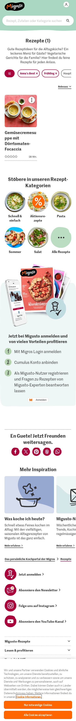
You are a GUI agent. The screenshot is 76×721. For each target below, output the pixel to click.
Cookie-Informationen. (28, 697)
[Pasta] (61, 206)
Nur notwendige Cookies (38, 705)
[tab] (38, 641)
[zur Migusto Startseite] (15, 4)
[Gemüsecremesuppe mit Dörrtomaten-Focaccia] (21, 129)
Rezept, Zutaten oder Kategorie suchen (38, 21)
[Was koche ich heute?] (29, 512)
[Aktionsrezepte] (38, 206)
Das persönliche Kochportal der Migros (30, 559)
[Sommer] (15, 240)
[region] (38, 690)
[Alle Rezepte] (61, 240)
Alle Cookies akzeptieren (38, 715)
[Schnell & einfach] (15, 206)
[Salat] (38, 240)
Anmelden (41, 400)
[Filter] (9, 73)
